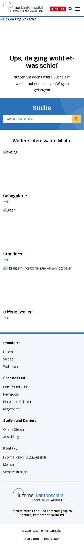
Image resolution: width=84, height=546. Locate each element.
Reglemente (11, 409)
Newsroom (11, 394)
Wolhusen (10, 367)
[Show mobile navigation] (77, 9)
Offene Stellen (13, 430)
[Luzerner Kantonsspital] (38, 494)
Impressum (52, 539)
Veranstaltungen (15, 472)
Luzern (8, 352)
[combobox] (37, 119)
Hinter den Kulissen (17, 402)
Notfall (59, 8)
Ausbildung (11, 437)
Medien (8, 465)
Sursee (8, 359)
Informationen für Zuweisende (25, 457)
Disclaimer (31, 539)
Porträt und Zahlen (16, 387)
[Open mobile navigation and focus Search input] (71, 9)
